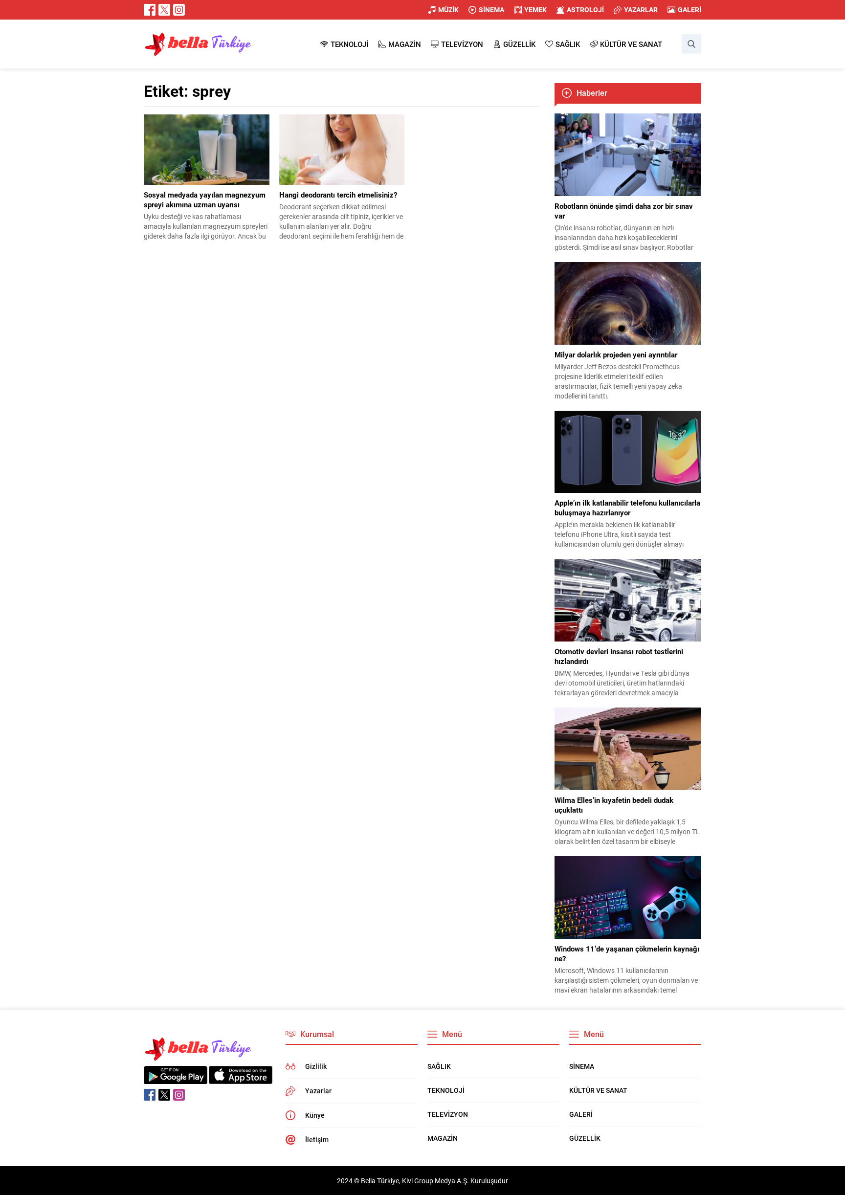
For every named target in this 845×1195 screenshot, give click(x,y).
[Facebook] (150, 10)
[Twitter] (164, 10)
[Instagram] (179, 10)
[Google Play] (175, 1079)
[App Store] (240, 1079)
